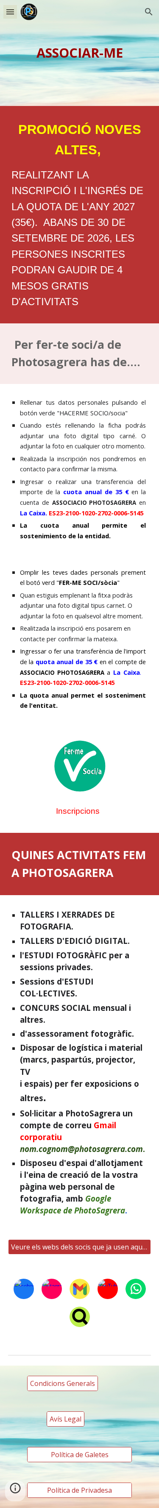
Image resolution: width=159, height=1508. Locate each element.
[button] (10, 11)
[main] (79, 53)
